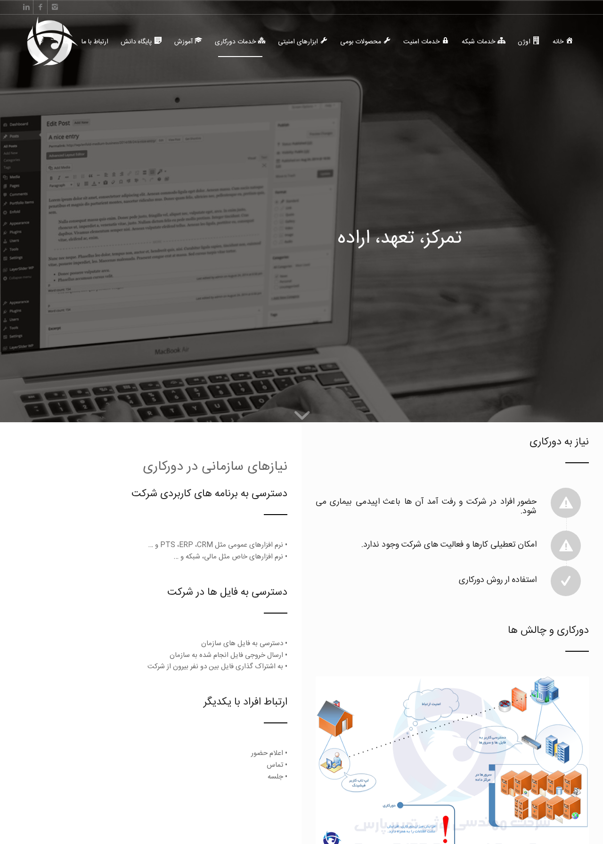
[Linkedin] (26, 7)
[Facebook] (40, 7)
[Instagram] (55, 7)
